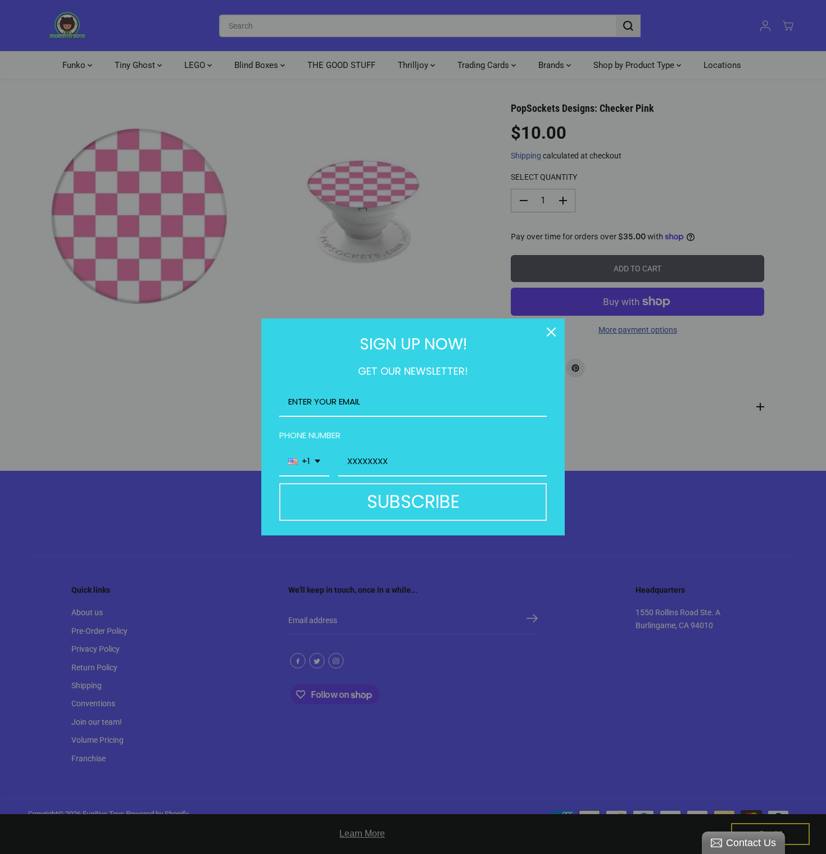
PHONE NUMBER (310, 435)
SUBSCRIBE (413, 501)
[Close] (551, 332)
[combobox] (304, 461)
